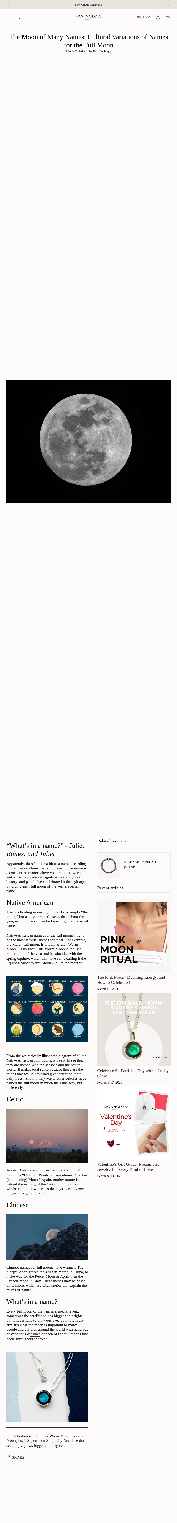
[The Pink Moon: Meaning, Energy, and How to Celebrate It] (134, 935)
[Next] (169, 5)
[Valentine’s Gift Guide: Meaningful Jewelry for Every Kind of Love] (134, 1122)
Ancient (12, 1170)
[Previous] (8, 5)
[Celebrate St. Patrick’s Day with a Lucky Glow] (134, 1029)
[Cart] (168, 17)
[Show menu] (8, 17)
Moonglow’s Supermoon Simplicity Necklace (42, 1440)
